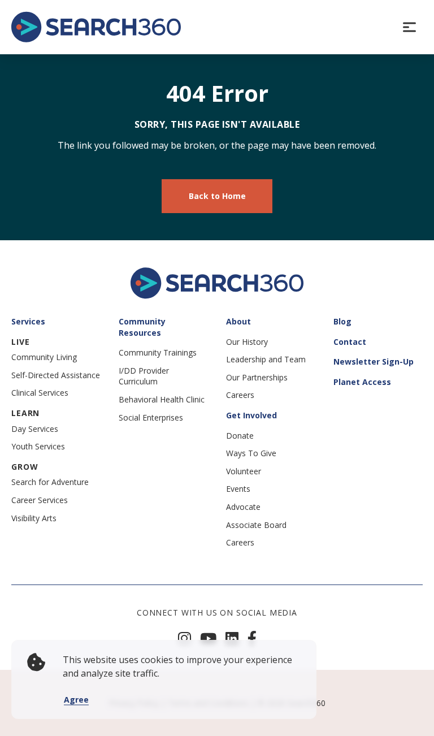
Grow (24, 466)
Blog (342, 321)
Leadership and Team (266, 359)
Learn (25, 413)
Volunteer (243, 471)
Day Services (34, 428)
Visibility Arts (34, 518)
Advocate (243, 506)
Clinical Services (39, 392)
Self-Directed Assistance (55, 375)
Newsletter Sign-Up (373, 361)
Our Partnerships (257, 377)
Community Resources (142, 327)
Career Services (39, 500)
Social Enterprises (151, 417)
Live (20, 341)
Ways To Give (251, 453)
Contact (349, 341)
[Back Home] (96, 27)
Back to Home (217, 196)
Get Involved (251, 415)
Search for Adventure (50, 482)
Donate (240, 435)
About (238, 321)
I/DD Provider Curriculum (144, 376)
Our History (247, 341)
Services (28, 321)
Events (238, 488)
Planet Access (362, 381)
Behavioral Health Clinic (162, 399)
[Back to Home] (217, 295)
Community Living (44, 357)
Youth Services (38, 446)
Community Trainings (158, 352)
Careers (240, 394)
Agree (76, 699)
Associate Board (256, 524)
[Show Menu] (409, 27)
